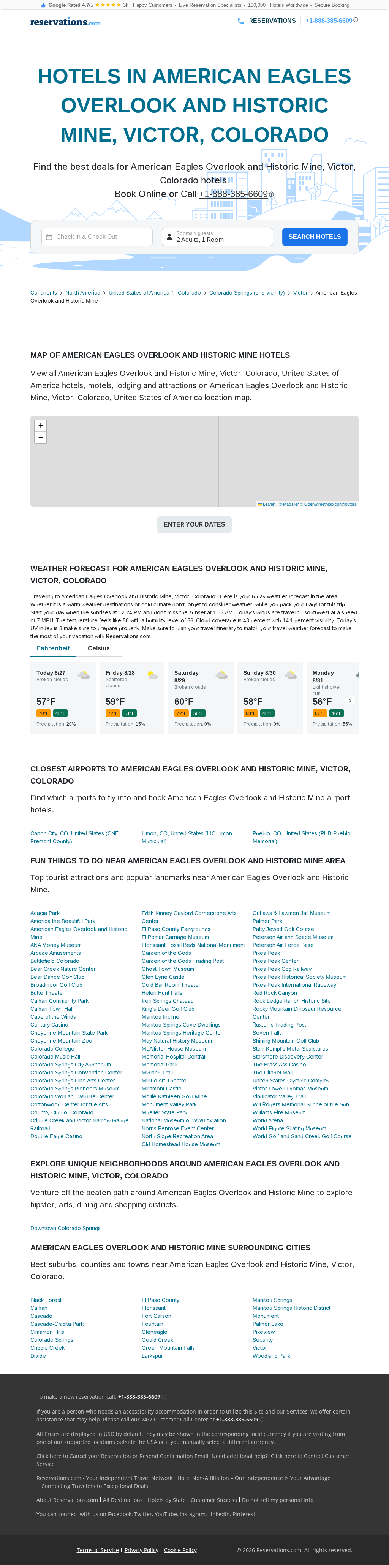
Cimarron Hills (47, 1332)
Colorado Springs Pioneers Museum (75, 1088)
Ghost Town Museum (168, 969)
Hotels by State (167, 1499)
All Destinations (123, 1499)
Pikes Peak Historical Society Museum (300, 977)
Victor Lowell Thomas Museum (290, 1088)
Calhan (38, 1308)
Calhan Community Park (59, 1001)
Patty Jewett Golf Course (283, 929)
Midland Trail (157, 1073)
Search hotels (315, 236)
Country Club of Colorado (61, 1112)
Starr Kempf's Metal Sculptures (290, 1049)
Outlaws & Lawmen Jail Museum (292, 913)
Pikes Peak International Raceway (294, 985)
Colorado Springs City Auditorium (70, 1065)
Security (263, 1340)
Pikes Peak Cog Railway (282, 969)
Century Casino (49, 1025)
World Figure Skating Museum (289, 1128)
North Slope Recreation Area (177, 1136)
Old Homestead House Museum (181, 1144)
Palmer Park (267, 921)
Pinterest (243, 1514)
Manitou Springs (272, 1300)
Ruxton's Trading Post (279, 1025)
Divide (38, 1356)
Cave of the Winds (53, 1017)
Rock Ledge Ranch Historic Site (292, 1001)
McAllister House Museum (174, 1049)
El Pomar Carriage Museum (175, 937)
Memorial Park (159, 1065)
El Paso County (160, 1300)
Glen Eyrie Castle (163, 977)
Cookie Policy (180, 1550)
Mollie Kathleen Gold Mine (174, 1096)
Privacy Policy (141, 1550)
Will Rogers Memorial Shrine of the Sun (301, 1104)
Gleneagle (155, 1332)
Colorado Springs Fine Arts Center (72, 1081)
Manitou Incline (160, 1017)
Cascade (41, 1316)
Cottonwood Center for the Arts (69, 1104)
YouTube (166, 1514)
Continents (43, 293)
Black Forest (46, 1300)
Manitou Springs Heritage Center (182, 1033)
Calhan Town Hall (51, 1009)
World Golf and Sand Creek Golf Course (302, 1136)
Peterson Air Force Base (283, 945)
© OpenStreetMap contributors (328, 504)
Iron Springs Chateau (168, 1001)
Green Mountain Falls (168, 1348)
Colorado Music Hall (55, 1057)
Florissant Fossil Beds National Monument (193, 945)
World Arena (268, 1120)
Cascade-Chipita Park (57, 1324)
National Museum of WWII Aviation (184, 1120)
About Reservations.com (67, 1499)
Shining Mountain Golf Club (286, 1041)
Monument (266, 1316)
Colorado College (52, 1049)
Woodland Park (271, 1356)
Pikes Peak (266, 953)
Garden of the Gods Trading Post (183, 961)
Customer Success (214, 1499)
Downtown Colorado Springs (65, 1228)
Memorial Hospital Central (173, 1057)
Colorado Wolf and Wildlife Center (72, 1096)
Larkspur (152, 1356)
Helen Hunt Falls (162, 993)
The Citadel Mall (273, 1073)
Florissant (154, 1308)
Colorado (189, 293)
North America (82, 293)
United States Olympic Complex (291, 1081)
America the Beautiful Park (62, 921)
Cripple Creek (47, 1348)
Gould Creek (157, 1340)
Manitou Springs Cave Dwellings (181, 1025)
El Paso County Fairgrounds (176, 929)
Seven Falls (267, 1033)
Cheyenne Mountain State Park (69, 1033)
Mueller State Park (164, 1112)
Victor (300, 293)
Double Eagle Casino (56, 1136)
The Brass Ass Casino (279, 1065)
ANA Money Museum (56, 945)
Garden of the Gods (166, 953)
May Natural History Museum (177, 1041)
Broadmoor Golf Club (56, 985)
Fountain (152, 1324)
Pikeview (264, 1332)
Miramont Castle (162, 1088)
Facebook (119, 1514)
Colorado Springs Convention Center (76, 1073)
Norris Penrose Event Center (178, 1128)
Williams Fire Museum (279, 1112)
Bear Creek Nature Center (63, 969)
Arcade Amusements (55, 953)
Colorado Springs (51, 1340)
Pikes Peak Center (276, 961)
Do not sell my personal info (277, 1499)
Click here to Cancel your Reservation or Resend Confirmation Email (122, 1455)
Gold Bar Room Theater (171, 985)
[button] (40, 426)
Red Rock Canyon (275, 993)
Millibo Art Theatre (164, 1081)
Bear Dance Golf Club (57, 977)
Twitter (143, 1514)
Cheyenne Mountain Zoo (61, 1041)
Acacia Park (45, 913)
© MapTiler (289, 504)
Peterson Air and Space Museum (293, 937)
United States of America (139, 293)
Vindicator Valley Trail (279, 1096)
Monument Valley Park (169, 1104)
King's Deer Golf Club (168, 1009)
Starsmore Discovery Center (288, 1057)
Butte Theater (47, 993)
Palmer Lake (268, 1324)
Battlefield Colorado (54, 961)
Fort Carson (156, 1316)
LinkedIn (219, 1514)
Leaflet (268, 504)
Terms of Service (98, 1550)
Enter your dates (194, 524)
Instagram (193, 1514)
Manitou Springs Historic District (291, 1308)
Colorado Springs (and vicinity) (247, 293)
